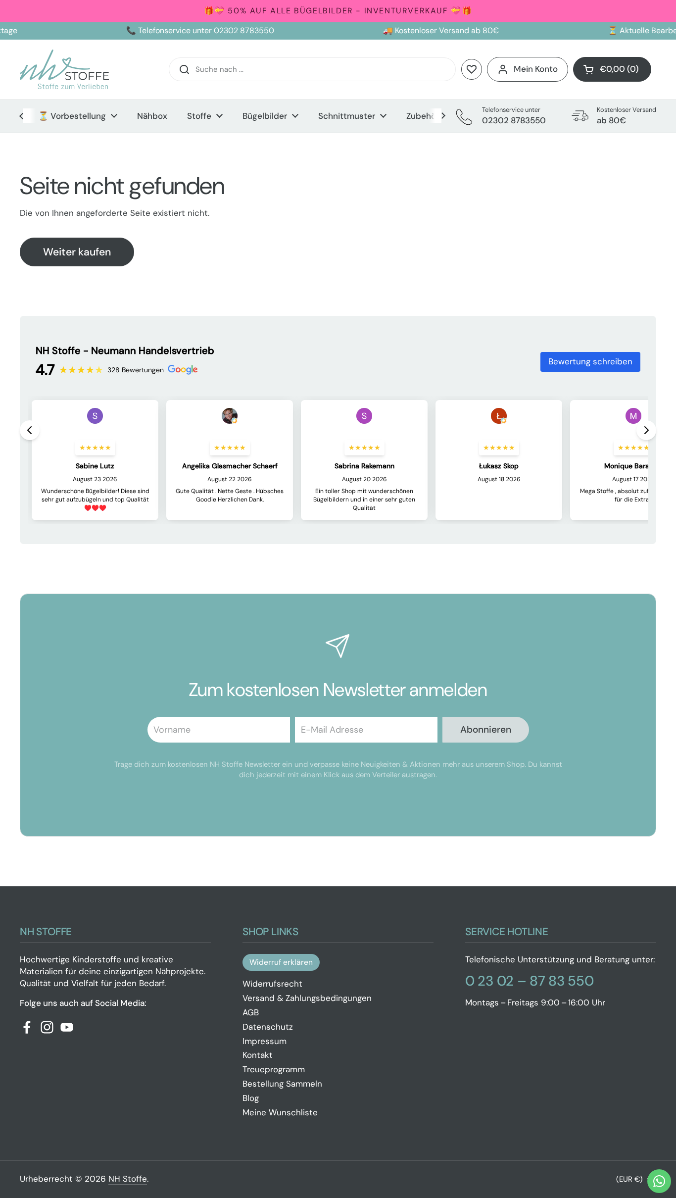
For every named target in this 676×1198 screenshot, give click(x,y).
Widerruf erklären (281, 962)
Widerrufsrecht (272, 983)
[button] (612, 69)
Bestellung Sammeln (282, 1083)
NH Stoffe (127, 1178)
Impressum (264, 1041)
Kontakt (257, 1054)
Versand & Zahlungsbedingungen (307, 998)
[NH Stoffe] (64, 69)
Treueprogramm (273, 1069)
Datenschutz (267, 1026)
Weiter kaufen (77, 252)
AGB (250, 1012)
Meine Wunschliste (280, 1112)
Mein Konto (536, 68)
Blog (250, 1098)
